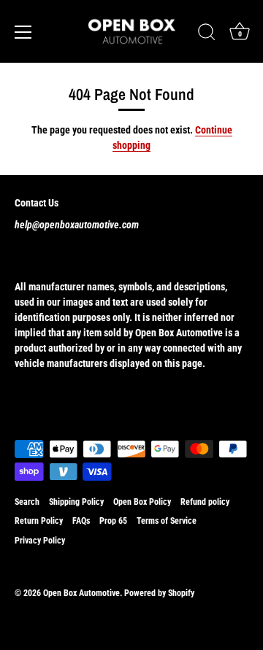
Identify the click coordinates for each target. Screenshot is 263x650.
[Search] (207, 34)
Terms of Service (167, 521)
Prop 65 (113, 521)
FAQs (81, 521)
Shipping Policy (76, 502)
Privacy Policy (40, 540)
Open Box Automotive (81, 593)
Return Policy (39, 521)
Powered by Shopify (159, 593)
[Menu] (23, 32)
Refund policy (204, 502)
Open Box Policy (142, 502)
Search (27, 502)
